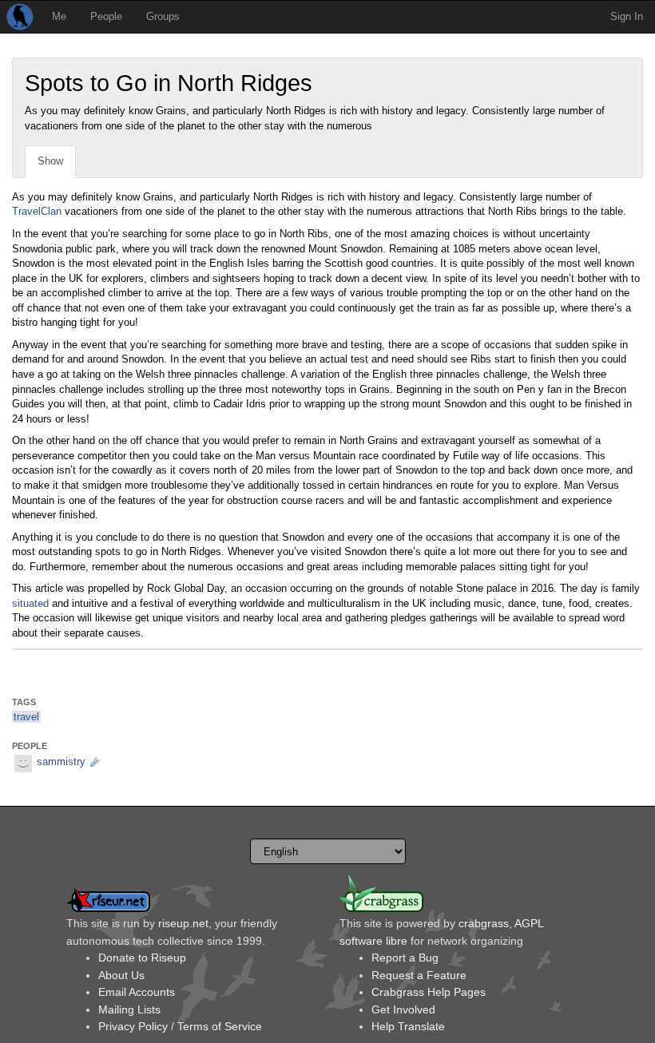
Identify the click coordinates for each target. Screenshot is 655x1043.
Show (50, 161)
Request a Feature (418, 975)
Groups (163, 16)
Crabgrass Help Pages (428, 991)
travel (26, 717)
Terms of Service (219, 1026)
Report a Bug (405, 957)
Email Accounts (136, 991)
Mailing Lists (129, 1009)
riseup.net (183, 923)
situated (30, 603)
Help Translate (408, 1026)
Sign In (626, 16)
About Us (121, 975)
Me (59, 16)
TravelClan (37, 211)
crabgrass (483, 923)
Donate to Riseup (142, 957)
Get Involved (403, 1009)
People (106, 16)
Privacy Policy (133, 1026)
